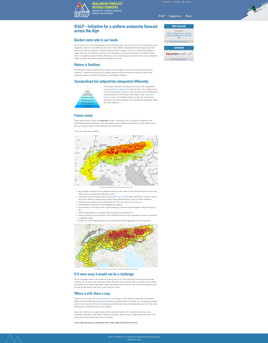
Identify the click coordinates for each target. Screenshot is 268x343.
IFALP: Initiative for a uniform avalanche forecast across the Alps (179, 35)
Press (189, 16)
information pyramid (128, 202)
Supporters (175, 16)
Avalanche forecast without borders (107, 5)
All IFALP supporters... (179, 59)
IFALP (161, 16)
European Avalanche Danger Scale (116, 89)
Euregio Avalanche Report (105, 298)
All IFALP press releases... (179, 42)
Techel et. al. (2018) (120, 197)
